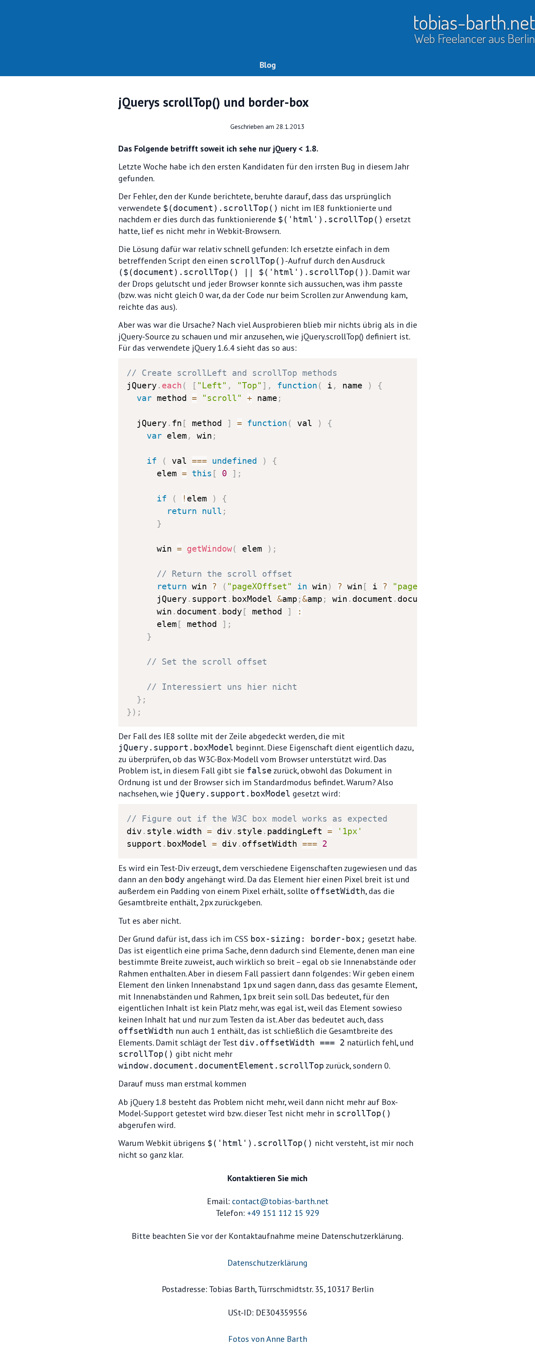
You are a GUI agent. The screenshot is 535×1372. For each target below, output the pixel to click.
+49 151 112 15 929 (283, 1213)
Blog (268, 64)
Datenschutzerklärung (267, 1262)
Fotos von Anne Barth (267, 1338)
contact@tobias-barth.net (280, 1201)
